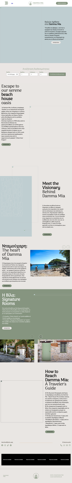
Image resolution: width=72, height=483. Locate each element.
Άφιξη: (8, 72)
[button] (36, 247)
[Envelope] (67, 445)
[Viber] (70, 445)
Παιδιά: (41, 72)
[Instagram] (5, 445)
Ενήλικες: (32, 72)
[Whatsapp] (64, 445)
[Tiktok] (8, 445)
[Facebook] (2, 445)
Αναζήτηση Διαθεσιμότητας (57, 74)
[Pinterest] (11, 445)
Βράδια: (22, 72)
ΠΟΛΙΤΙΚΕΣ (6, 475)
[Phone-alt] (61, 445)
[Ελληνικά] (12, 3)
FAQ (4, 476)
